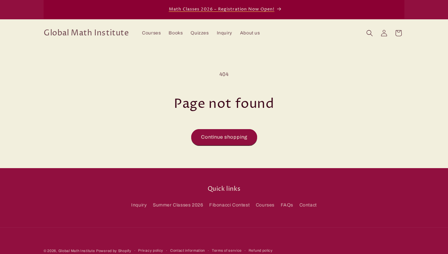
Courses (265, 205)
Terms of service (227, 250)
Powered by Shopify (114, 251)
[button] (369, 33)
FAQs (287, 205)
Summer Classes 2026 (178, 205)
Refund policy (261, 250)
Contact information (187, 250)
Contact (308, 205)
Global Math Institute (76, 251)
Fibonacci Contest (229, 205)
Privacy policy (150, 250)
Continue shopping (224, 137)
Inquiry (139, 205)
